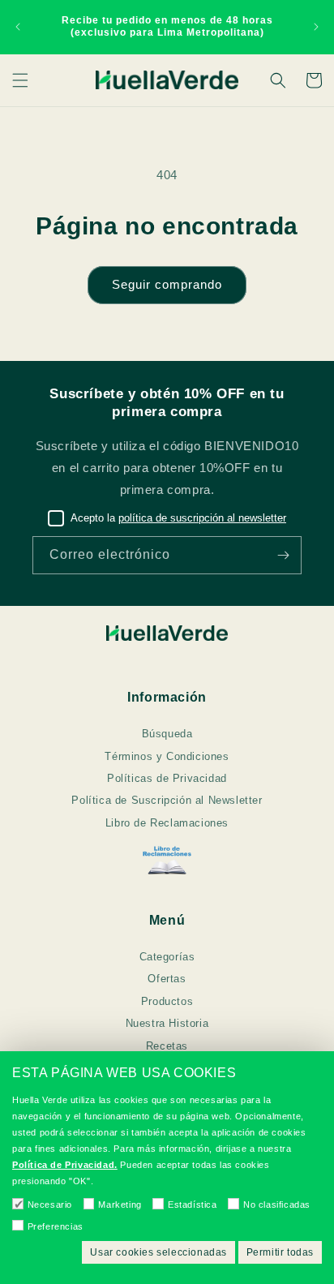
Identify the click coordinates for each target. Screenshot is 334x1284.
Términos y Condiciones (167, 756)
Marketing (119, 1204)
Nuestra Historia (167, 1023)
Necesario (50, 1204)
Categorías (167, 957)
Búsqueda (167, 734)
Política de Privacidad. (65, 1165)
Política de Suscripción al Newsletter (166, 800)
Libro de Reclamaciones (167, 823)
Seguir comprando (167, 284)
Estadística (192, 1204)
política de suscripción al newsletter (202, 518)
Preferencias (56, 1226)
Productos (167, 1001)
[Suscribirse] (283, 555)
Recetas (167, 1046)
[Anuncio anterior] (18, 27)
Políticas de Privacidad (167, 778)
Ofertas (167, 979)
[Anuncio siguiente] (316, 27)
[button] (20, 80)
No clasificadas (276, 1204)
